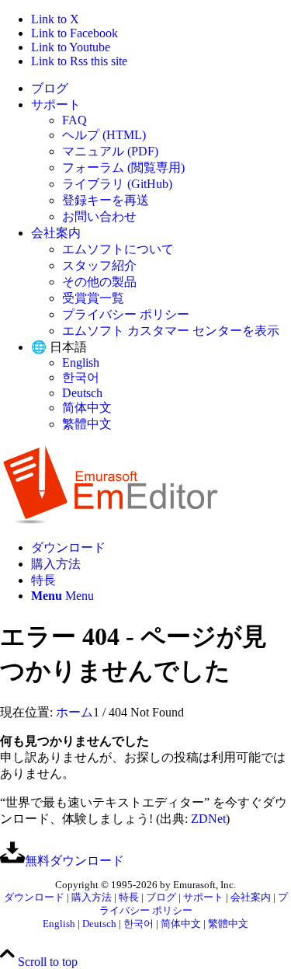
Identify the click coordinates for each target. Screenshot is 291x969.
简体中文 (87, 407)
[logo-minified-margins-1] (110, 520)
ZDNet (208, 818)
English (80, 362)
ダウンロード (34, 897)
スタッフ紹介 (99, 265)
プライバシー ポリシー (125, 314)
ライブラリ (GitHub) (117, 183)
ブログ (49, 88)
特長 (129, 897)
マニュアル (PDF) (110, 151)
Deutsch (82, 392)
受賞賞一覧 (93, 298)
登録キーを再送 (105, 200)
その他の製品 (99, 281)
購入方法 (91, 897)
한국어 (80, 377)
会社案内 (56, 232)
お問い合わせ (99, 216)
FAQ (74, 120)
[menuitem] (161, 89)
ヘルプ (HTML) (104, 134)
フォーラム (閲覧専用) (123, 167)
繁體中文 (87, 423)
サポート (56, 104)
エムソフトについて (118, 249)
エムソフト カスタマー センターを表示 (170, 330)
